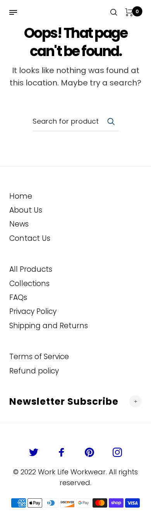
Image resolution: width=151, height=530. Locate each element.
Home (20, 196)
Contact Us (29, 238)
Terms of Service (39, 356)
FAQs (18, 297)
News (19, 224)
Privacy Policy (33, 311)
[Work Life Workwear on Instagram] (117, 452)
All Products (30, 269)
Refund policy (34, 371)
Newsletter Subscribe (63, 401)
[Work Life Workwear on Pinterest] (89, 452)
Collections (29, 283)
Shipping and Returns (48, 325)
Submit (110, 121)
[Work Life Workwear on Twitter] (33, 452)
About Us (25, 210)
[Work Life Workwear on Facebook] (61, 452)
